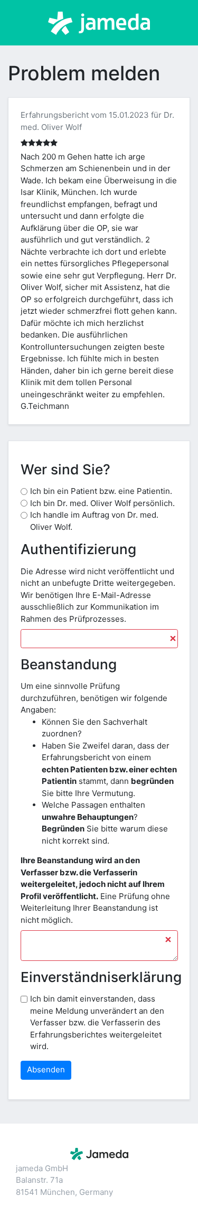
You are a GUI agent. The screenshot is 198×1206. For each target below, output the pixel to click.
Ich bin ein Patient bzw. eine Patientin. (101, 491)
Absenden (46, 1069)
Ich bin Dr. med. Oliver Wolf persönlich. (102, 503)
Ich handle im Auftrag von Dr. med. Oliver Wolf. (94, 521)
